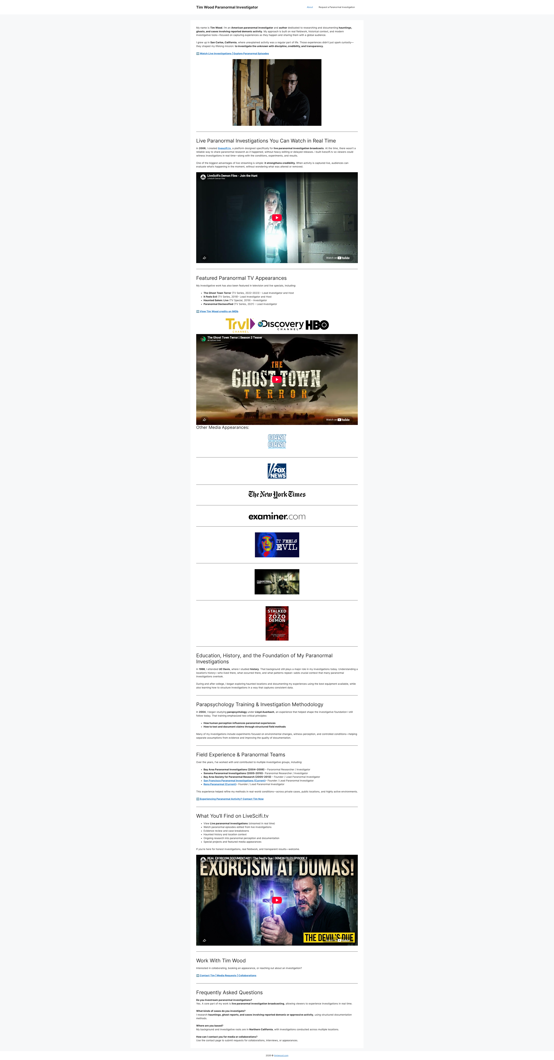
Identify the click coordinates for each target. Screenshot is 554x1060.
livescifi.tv (224, 148)
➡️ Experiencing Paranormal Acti (216, 798)
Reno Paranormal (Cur (217, 784)
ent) (233, 784)
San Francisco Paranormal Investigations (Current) (235, 780)
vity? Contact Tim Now (250, 798)
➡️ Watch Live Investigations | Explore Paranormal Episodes (232, 53)
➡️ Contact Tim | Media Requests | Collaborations (226, 975)
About (310, 7)
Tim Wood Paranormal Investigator (227, 7)
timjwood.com (281, 1055)
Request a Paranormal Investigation (337, 7)
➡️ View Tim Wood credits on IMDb (217, 311)
